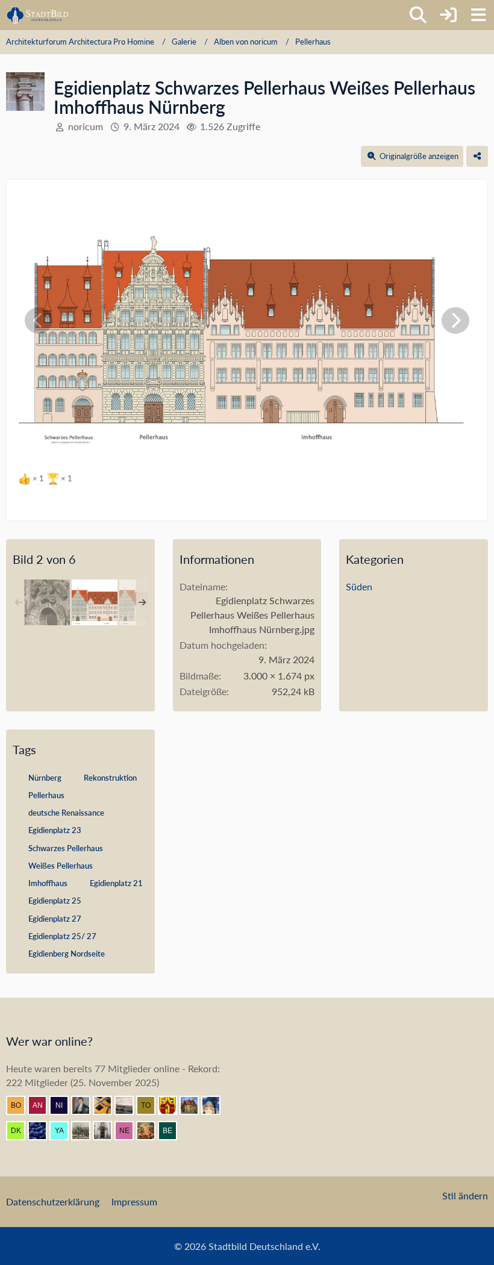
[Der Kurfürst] (20, 1130)
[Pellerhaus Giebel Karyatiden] (47, 602)
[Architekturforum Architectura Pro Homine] (38, 15)
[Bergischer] (172, 1130)
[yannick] (63, 1130)
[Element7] (42, 1130)
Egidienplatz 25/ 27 (62, 936)
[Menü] (478, 15)
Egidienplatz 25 (54, 900)
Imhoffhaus (47, 883)
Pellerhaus (46, 795)
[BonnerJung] (20, 1105)
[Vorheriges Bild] (38, 320)
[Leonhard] (107, 1130)
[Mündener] (85, 1130)
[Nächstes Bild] (455, 320)
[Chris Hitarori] (215, 1105)
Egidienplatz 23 (54, 830)
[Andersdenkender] (42, 1105)
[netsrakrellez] (128, 1130)
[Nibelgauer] (63, 1105)
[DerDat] (128, 1105)
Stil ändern (465, 1195)
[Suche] (418, 15)
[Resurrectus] (150, 1130)
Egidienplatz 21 (116, 883)
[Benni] (107, 1105)
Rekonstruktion (110, 777)
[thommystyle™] (85, 1105)
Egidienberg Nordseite (66, 953)
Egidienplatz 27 (54, 918)
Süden (359, 586)
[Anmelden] (448, 15)
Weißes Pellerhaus (60, 865)
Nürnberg (44, 777)
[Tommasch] (150, 1105)
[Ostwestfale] (172, 1105)
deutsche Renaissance (66, 812)
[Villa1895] (194, 1105)
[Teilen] (477, 156)
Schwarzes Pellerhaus (65, 848)
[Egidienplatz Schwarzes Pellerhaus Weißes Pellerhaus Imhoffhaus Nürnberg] (94, 602)
